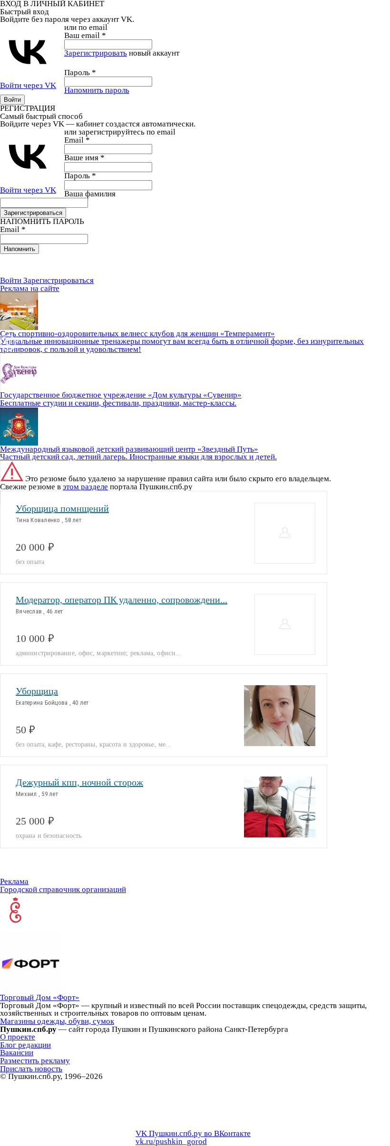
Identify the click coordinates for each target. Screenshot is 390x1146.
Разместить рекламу (35, 1060)
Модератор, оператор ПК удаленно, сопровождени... (121, 599)
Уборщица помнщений (62, 508)
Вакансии (16, 1052)
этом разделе (85, 486)
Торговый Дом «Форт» (39, 997)
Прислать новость (31, 1068)
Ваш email (85, 35)
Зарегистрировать (95, 53)
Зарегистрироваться (58, 280)
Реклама (14, 881)
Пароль (80, 72)
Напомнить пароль (96, 90)
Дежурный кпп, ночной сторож (79, 782)
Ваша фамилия (90, 193)
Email (77, 140)
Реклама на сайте (29, 288)
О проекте (17, 1036)
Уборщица (37, 691)
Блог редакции (25, 1044)
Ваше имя (84, 157)
